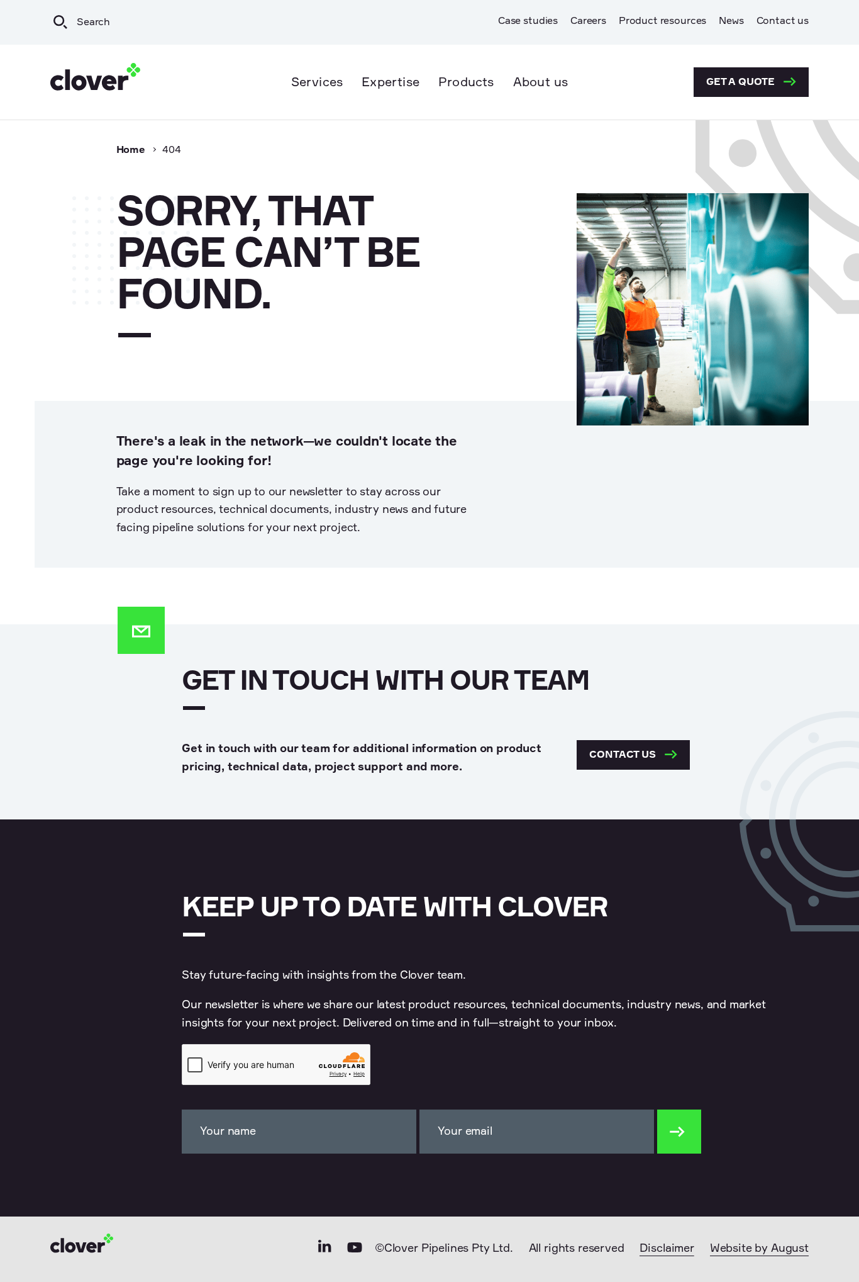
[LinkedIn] (324, 1250)
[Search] (60, 23)
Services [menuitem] (317, 82)
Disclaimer (667, 1248)
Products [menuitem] (466, 82)
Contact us (782, 21)
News (731, 21)
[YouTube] (354, 1250)
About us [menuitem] (540, 82)
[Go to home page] (95, 82)
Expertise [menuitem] (390, 82)
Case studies (528, 21)
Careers (588, 21)
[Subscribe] (679, 1132)
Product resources (662, 21)
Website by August (759, 1248)
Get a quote (741, 82)
